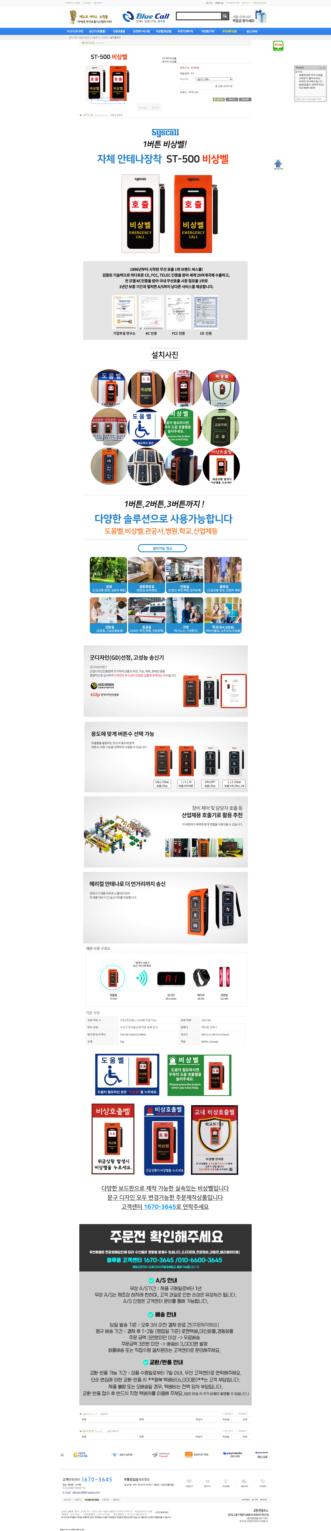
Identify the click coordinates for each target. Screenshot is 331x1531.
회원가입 (219, 3)
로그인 (209, 3)
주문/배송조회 (259, 3)
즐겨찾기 (98, 3)
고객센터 (87, 3)
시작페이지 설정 (72, 3)
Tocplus (300, 67)
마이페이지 (231, 3)
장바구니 (246, 3)
